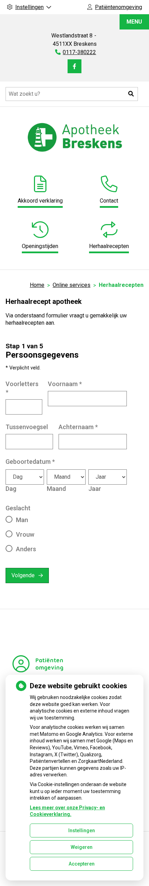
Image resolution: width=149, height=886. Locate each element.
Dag (11, 488)
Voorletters (22, 388)
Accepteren (82, 864)
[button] (131, 94)
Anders (26, 549)
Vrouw (25, 534)
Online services (71, 285)
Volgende (23, 575)
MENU (134, 21)
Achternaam (78, 427)
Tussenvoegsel (27, 427)
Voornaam (65, 383)
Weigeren (82, 847)
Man (22, 519)
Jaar (94, 488)
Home (37, 285)
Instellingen (81, 830)
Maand (56, 488)
